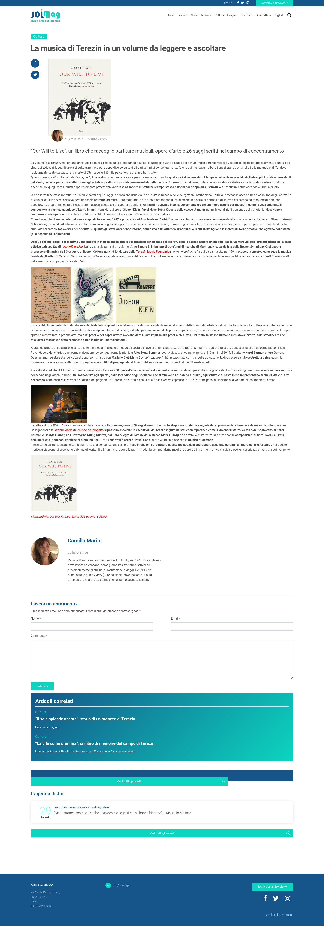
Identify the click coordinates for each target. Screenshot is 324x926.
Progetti (232, 15)
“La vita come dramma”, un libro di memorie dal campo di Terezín (94, 743)
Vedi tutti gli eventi (162, 833)
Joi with (183, 15)
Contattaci (264, 15)
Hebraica (206, 15)
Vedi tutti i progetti (129, 781)
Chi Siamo (247, 15)
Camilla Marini (85, 541)
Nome (36, 618)
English (279, 15)
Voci (194, 15)
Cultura (219, 15)
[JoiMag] (45, 15)
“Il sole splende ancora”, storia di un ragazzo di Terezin (85, 719)
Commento (39, 635)
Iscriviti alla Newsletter (275, 2)
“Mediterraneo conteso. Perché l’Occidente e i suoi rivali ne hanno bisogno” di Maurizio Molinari (123, 813)
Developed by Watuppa (279, 914)
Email (176, 618)
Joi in (171, 15)
